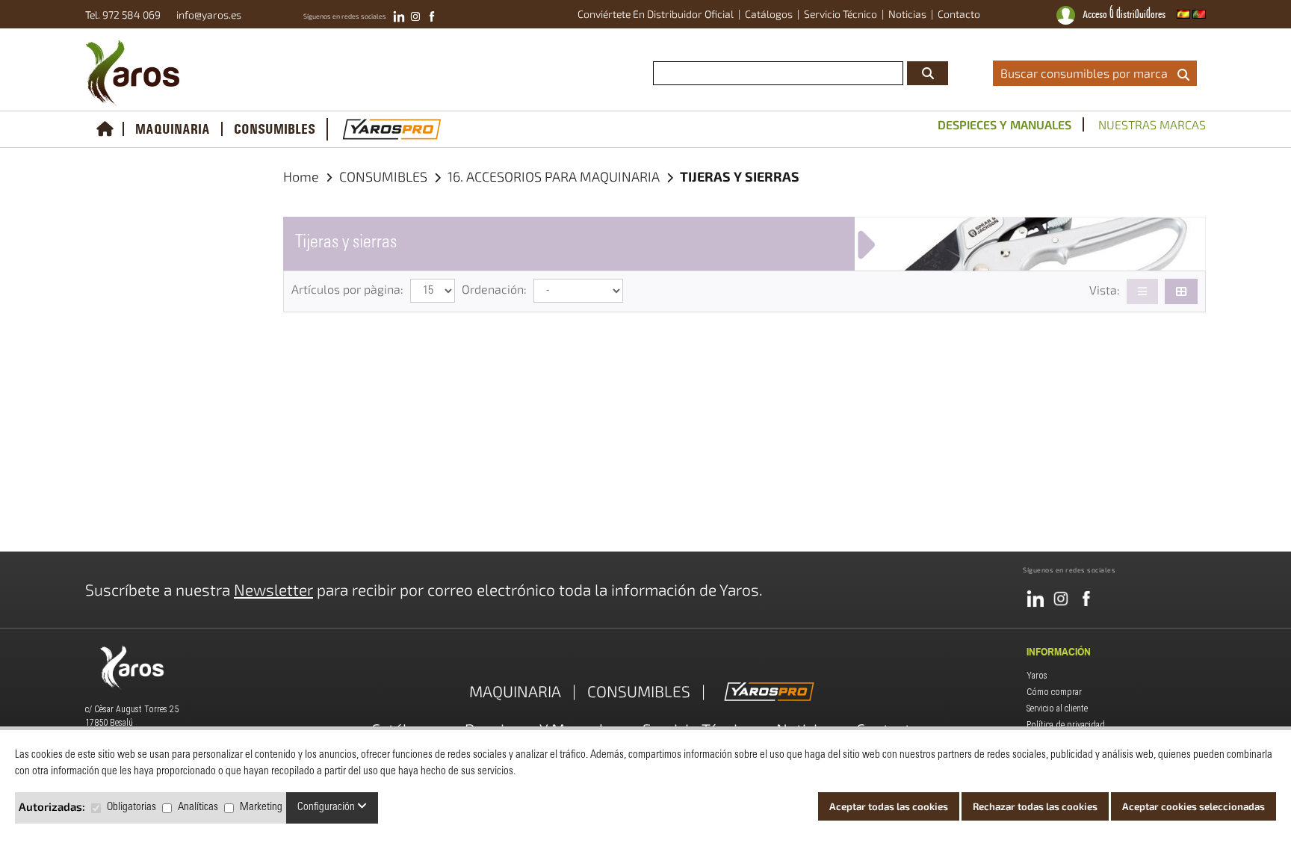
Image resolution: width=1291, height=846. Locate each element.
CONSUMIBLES (274, 130)
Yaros (1037, 675)
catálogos (769, 13)
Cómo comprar (1054, 692)
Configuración (327, 807)
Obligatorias (131, 807)
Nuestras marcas (1152, 124)
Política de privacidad (1066, 725)
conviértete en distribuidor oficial (656, 13)
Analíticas (198, 807)
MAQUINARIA (172, 130)
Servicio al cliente (1057, 708)
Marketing (261, 807)
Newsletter (273, 589)
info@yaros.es (205, 14)
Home (301, 176)
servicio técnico (840, 13)
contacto (959, 13)
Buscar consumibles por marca (1087, 73)
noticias (907, 13)
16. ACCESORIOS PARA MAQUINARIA (555, 176)
